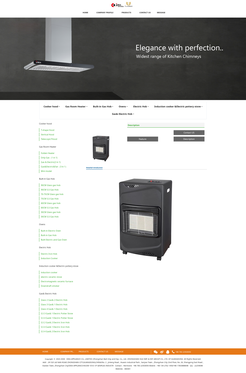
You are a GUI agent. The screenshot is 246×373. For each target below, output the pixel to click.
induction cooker (49, 272)
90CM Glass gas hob (50, 185)
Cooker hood (51, 106)
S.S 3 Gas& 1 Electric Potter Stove (57, 313)
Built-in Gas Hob (102, 106)
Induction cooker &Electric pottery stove (177, 106)
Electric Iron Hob (49, 253)
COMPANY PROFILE (104, 12)
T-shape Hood (47, 130)
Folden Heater (48, 153)
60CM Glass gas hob (50, 203)
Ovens (122, 106)
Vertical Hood (47, 134)
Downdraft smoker (50, 285)
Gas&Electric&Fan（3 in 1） (54, 166)
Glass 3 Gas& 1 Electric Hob (54, 304)
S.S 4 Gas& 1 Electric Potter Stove (57, 318)
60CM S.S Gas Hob (50, 207)
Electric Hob (140, 106)
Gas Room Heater (75, 106)
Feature (142, 139)
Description (134, 125)
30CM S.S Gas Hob (50, 216)
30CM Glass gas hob (50, 212)
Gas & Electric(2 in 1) (51, 162)
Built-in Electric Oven (51, 230)
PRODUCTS (126, 12)
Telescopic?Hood (49, 139)
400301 (127, 369)
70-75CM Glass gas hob (52, 194)
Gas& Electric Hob (122, 113)
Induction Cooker (49, 258)
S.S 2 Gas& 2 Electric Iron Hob (55, 322)
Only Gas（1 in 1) (49, 157)
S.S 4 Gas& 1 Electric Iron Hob (55, 327)
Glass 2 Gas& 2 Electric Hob (54, 300)
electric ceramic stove (51, 277)
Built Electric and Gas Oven (54, 239)
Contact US (189, 132)
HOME (85, 12)
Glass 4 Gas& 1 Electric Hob (54, 309)
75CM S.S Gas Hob (50, 198)
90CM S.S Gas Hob (50, 189)
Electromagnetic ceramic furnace (57, 281)
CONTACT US (145, 12)
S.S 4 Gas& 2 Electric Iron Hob (55, 331)
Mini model (46, 171)
